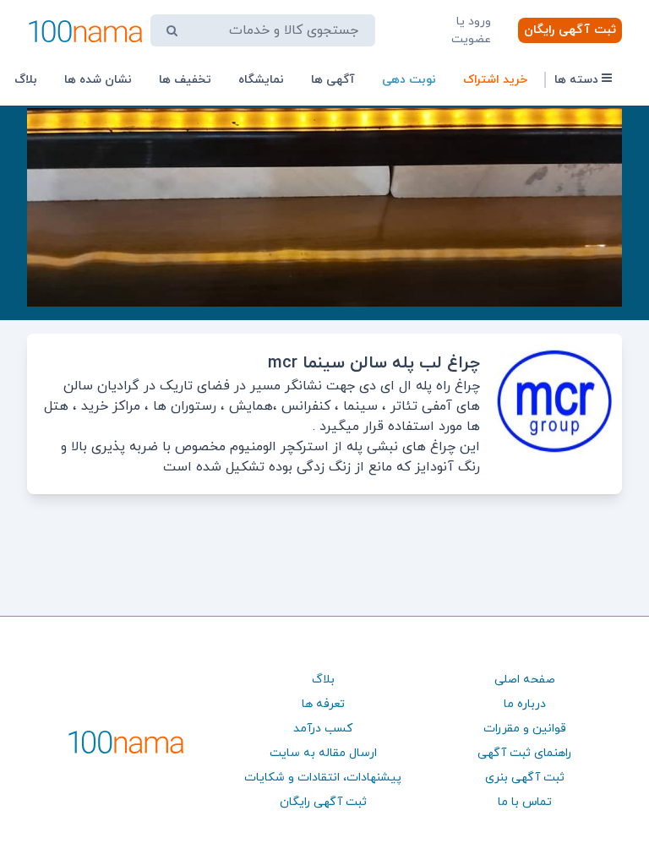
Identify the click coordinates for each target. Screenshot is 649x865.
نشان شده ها (98, 80)
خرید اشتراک (495, 80)
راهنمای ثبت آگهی (524, 753)
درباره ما (525, 704)
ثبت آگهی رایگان (570, 30)
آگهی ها (333, 80)
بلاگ (25, 80)
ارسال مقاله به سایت (323, 753)
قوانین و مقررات (524, 729)
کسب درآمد (322, 729)
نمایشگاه (261, 80)
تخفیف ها (185, 80)
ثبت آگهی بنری (524, 778)
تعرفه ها (323, 704)
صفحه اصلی (524, 680)
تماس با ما (525, 802)
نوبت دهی (409, 80)
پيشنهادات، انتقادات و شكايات (322, 778)
